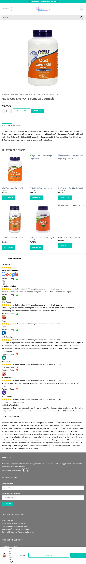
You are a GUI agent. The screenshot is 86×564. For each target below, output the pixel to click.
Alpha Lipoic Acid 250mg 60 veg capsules (41, 189)
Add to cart (21, 111)
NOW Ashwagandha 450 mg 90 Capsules (12, 239)
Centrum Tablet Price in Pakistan (14, 526)
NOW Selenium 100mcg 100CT (69, 238)
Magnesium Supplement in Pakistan (15, 529)
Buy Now (37, 111)
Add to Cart (49, 555)
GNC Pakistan (7, 520)
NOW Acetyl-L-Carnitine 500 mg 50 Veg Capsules (70, 189)
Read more (77, 411)
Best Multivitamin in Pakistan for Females (18, 532)
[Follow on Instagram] (27, 470)
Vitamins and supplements (13, 95)
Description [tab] (7, 125)
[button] (7, 9)
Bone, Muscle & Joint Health (49, 95)
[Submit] (81, 17)
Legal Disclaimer (32, 448)
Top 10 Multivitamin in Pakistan (14, 523)
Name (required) (7, 484)
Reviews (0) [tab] (17, 125)
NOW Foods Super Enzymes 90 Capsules (12, 189)
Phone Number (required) (11, 493)
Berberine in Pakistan (10, 546)
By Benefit (30, 95)
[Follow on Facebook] (23, 470)
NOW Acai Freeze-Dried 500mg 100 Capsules (42, 239)
